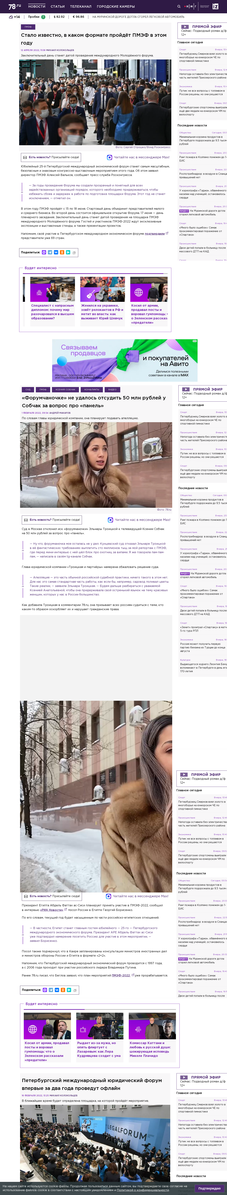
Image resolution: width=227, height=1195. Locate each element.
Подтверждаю (209, 1188)
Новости (36, 6)
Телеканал (81, 6)
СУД (28, 390)
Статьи (58, 6)
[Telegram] (50, 252)
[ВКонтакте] (56, 252)
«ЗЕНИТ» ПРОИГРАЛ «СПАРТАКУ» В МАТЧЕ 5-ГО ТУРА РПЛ (132, 17)
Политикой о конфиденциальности (143, 1190)
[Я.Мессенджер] (68, 252)
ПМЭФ (28, 27)
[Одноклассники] (62, 252)
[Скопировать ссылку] (74, 253)
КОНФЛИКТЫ (91, 390)
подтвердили (155, 234)
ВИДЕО (112, 390)
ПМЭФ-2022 (121, 975)
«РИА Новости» (51, 910)
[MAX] (44, 252)
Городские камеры (116, 6)
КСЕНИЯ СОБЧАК (65, 390)
